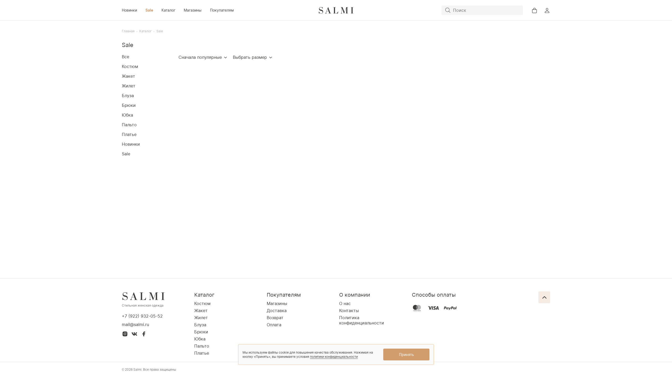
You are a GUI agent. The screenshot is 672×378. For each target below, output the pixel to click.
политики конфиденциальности (334, 357)
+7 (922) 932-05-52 (142, 316)
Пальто (129, 124)
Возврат (275, 317)
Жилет (128, 85)
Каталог (168, 10)
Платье (129, 134)
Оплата (274, 324)
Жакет (128, 76)
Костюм (130, 66)
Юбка (127, 115)
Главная (128, 31)
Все (125, 56)
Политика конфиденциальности (361, 320)
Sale (149, 10)
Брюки (129, 105)
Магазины (193, 10)
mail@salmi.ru (135, 324)
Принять (406, 354)
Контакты (349, 310)
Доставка (277, 310)
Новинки (129, 10)
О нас (345, 303)
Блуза (128, 95)
